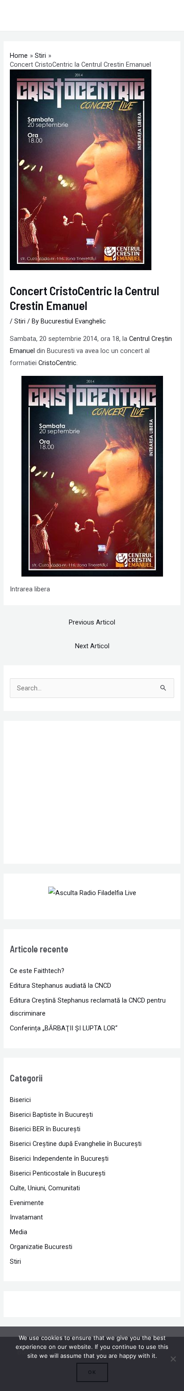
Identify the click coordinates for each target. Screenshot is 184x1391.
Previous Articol (92, 622)
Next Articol (92, 646)
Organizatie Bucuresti (41, 1247)
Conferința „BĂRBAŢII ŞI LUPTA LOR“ (63, 1028)
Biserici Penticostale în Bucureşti (57, 1173)
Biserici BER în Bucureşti (45, 1129)
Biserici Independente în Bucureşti (59, 1158)
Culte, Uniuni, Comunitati (45, 1188)
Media (18, 1232)
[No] (172, 1358)
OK (92, 1372)
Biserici (20, 1100)
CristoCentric (57, 363)
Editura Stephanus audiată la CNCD (60, 986)
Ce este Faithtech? (37, 971)
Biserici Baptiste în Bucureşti (51, 1115)
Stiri (19, 321)
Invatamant (26, 1217)
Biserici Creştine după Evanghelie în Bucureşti (76, 1144)
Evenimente (27, 1203)
